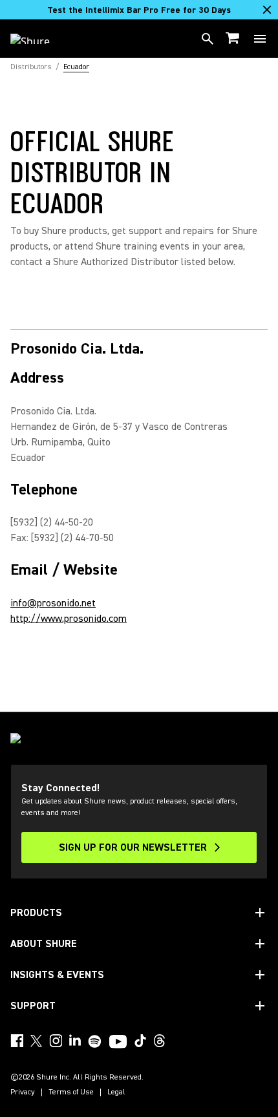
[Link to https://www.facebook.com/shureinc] (16, 1040)
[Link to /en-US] (38, 39)
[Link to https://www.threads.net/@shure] (159, 1040)
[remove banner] (267, 10)
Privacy (22, 1092)
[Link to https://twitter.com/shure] (36, 1040)
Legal (116, 1092)
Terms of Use (71, 1092)
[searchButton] (207, 39)
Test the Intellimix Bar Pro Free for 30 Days (139, 10)
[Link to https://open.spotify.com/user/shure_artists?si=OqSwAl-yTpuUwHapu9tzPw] (95, 1041)
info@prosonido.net (53, 603)
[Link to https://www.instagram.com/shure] (55, 1040)
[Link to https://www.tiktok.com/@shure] (140, 1040)
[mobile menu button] (260, 39)
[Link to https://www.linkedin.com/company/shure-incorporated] (75, 1040)
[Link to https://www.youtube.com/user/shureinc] (118, 1042)
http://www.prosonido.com (68, 618)
